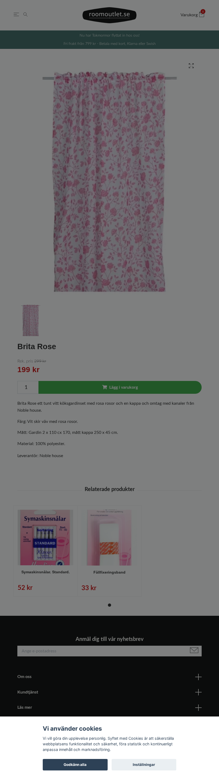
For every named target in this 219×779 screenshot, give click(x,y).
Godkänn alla (75, 764)
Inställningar (144, 764)
